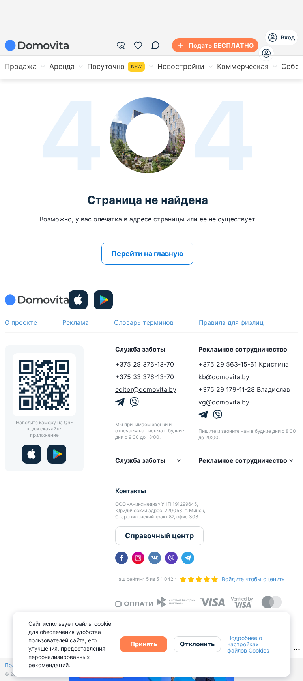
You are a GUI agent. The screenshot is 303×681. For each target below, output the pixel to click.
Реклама (75, 322)
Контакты (130, 491)
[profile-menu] (266, 53)
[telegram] (187, 558)
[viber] (171, 558)
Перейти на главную (147, 253)
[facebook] (121, 558)
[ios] (78, 299)
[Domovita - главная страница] (37, 45)
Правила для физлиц (231, 322)
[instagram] (138, 558)
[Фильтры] (120, 45)
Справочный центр (159, 535)
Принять (143, 644)
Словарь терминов (144, 322)
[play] (103, 299)
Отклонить (197, 644)
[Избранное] (138, 45)
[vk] (154, 558)
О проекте (21, 322)
